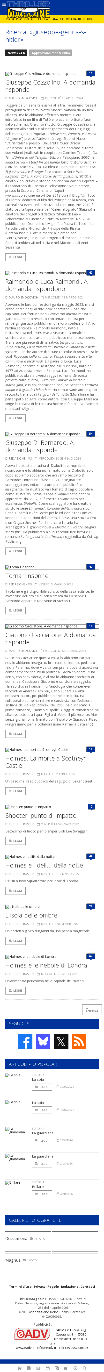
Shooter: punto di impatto (40, 815)
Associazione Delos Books (49, 1312)
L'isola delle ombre (31, 915)
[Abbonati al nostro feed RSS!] (79, 1041)
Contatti (88, 1286)
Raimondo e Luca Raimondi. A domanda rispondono (46, 285)
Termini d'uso (20, 1286)
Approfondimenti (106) (51, 53)
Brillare (30, 19)
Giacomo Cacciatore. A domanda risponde (50, 638)
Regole (53, 1286)
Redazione (70, 1286)
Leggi (17, 257)
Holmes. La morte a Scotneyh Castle (46, 761)
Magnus (13, 1260)
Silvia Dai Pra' (12, 19)
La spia (38, 1079)
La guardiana (48, 19)
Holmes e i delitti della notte (44, 865)
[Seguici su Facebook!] (25, 1041)
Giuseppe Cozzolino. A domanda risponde (50, 85)
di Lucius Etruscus (19, 774)
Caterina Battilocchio (76, 19)
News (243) (16, 53)
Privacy (39, 1286)
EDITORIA (38, 1074)
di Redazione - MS (18, 458)
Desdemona (16, 1238)
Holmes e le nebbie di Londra (46, 965)
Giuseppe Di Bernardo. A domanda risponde (39, 446)
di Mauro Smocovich (21, 98)
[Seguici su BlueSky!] (43, 1041)
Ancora (92, 1011)
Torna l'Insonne (27, 575)
